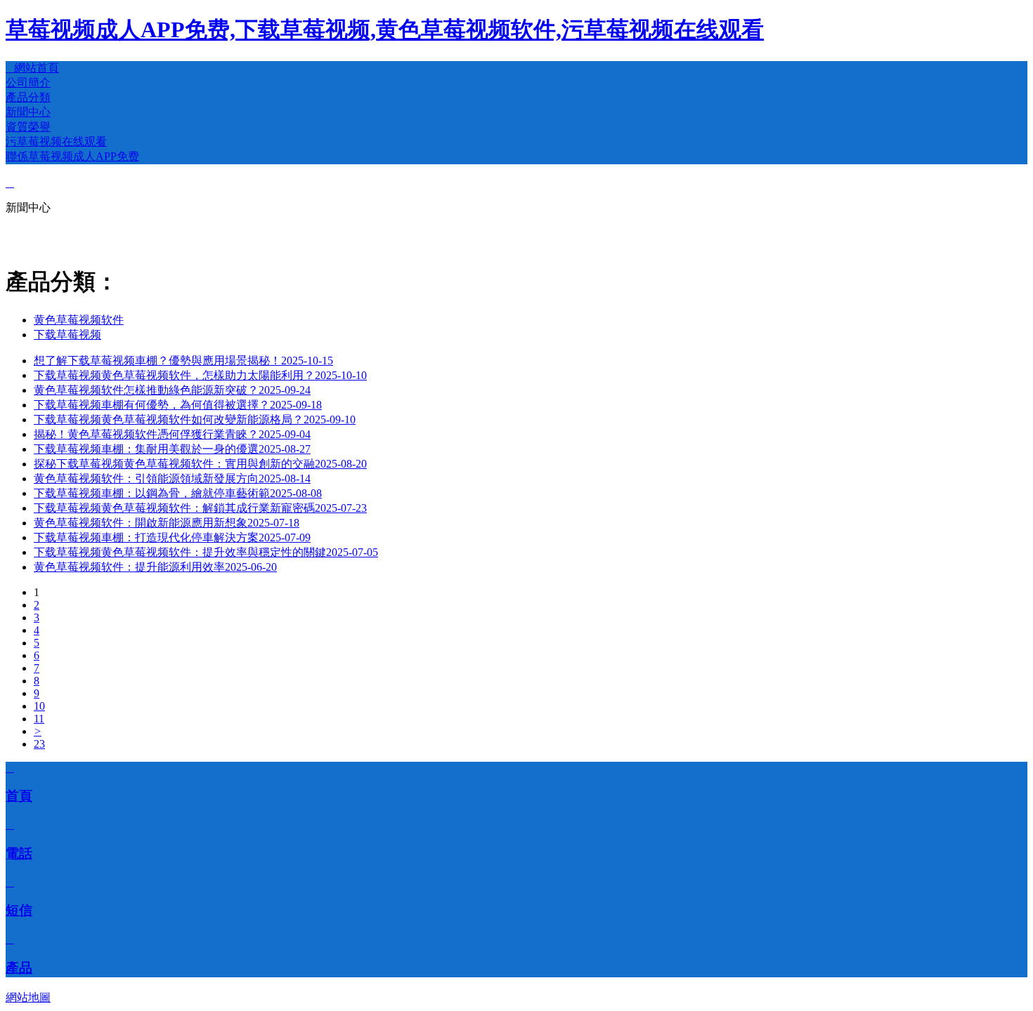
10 (39, 706)
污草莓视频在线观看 (56, 141)
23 (39, 744)
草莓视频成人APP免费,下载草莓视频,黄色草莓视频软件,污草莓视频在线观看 (385, 29)
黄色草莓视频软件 (79, 320)
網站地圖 (28, 997)
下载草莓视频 (67, 335)
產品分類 (28, 97)
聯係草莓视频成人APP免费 (72, 156)
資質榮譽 (28, 127)
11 (39, 719)
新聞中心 (28, 112)
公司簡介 (28, 82)
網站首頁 (32, 68)
